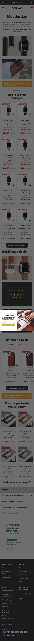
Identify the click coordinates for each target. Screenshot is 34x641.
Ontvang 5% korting (8, 325)
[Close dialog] (33, 310)
